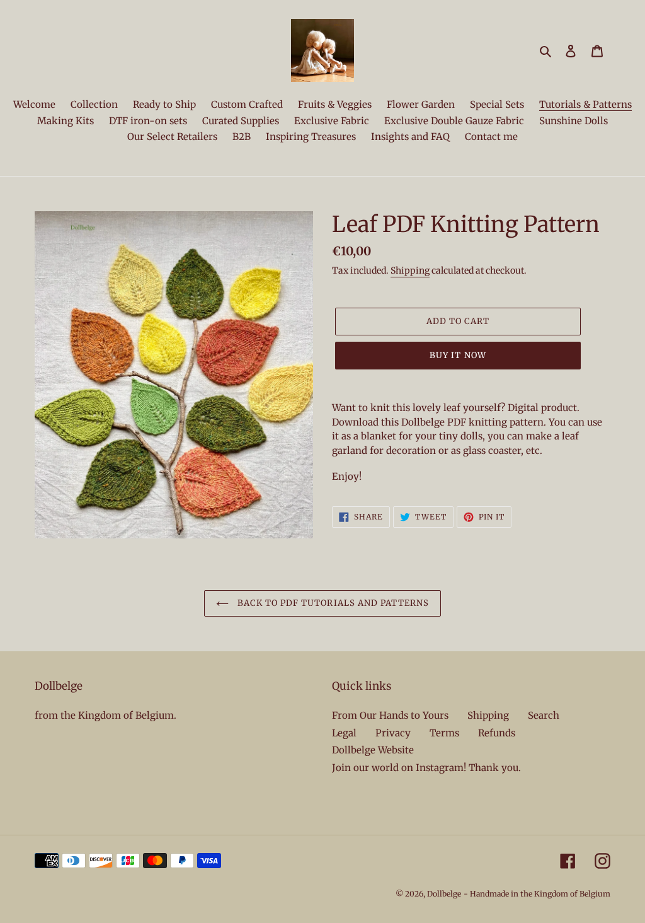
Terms (444, 733)
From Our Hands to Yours (390, 715)
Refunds (496, 733)
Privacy (393, 733)
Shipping (410, 270)
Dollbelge (444, 893)
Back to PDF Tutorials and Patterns (332, 603)
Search (543, 715)
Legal (344, 733)
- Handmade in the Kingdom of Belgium (537, 893)
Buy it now (458, 355)
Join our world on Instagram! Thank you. (426, 768)
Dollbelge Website (373, 750)
